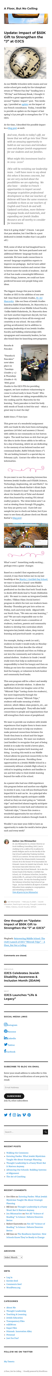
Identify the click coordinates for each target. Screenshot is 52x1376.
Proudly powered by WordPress (35, 1371)
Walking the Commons (17, 1153)
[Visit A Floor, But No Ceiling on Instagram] (14, 1115)
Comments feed (14, 1284)
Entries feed (12, 1281)
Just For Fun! (12, 1338)
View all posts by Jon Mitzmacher (25, 892)
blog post (12, 128)
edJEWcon (11, 1324)
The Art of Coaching (16, 1176)
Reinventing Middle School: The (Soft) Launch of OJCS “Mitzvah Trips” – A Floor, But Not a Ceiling (24, 941)
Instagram (12, 1025)
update (25, 104)
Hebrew (14, 907)
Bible (8, 907)
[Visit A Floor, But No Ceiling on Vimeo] (24, 1115)
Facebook (10, 1052)
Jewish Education (14, 1318)
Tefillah (33, 907)
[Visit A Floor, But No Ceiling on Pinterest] (29, 1115)
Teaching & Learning (21, 904)
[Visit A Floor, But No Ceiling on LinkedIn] (19, 1115)
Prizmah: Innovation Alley (19, 1331)
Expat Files (11, 1328)
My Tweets (9, 1361)
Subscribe (14, 1096)
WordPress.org (13, 1287)
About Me (11, 1307)
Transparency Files (15, 1321)
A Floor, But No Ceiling (20, 8)
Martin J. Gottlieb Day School (33, 579)
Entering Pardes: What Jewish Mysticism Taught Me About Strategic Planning (26, 1200)
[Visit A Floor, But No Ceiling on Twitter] (6, 1115)
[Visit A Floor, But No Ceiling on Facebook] (10, 1115)
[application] (26, 535)
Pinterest (11, 1032)
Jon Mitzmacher (13, 902)
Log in (9, 1277)
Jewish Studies (24, 907)
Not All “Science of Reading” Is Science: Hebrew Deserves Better (24, 1217)
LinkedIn (11, 1038)
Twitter (11, 1045)
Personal (10, 1335)
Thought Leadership (38, 904)
